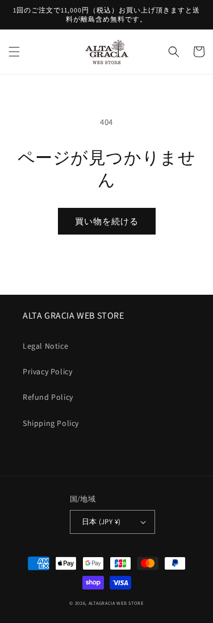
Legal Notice (45, 346)
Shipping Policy (51, 423)
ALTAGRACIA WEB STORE (116, 603)
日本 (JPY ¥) (101, 521)
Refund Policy (48, 397)
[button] (14, 51)
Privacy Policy (47, 371)
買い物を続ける (107, 221)
